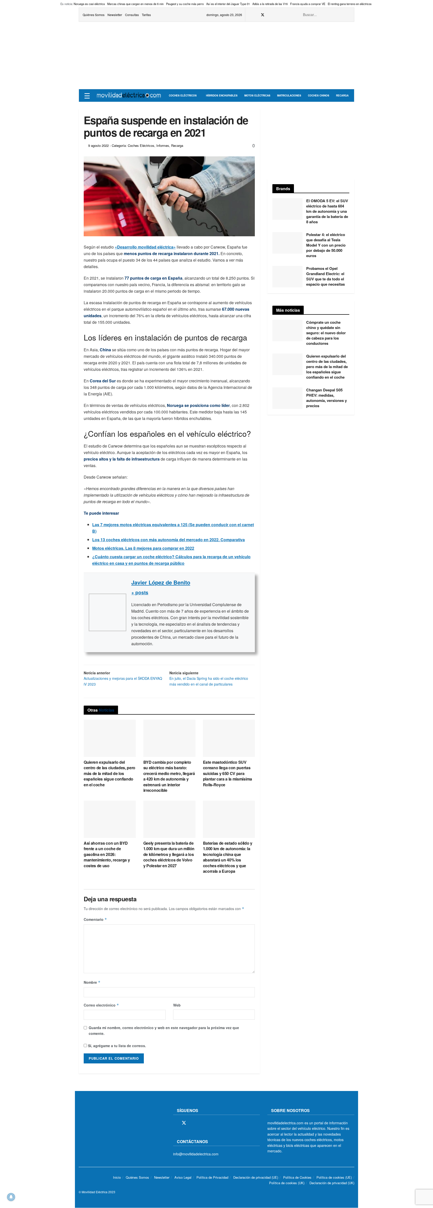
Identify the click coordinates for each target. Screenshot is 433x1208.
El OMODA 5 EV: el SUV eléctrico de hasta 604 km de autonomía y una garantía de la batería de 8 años (327, 211)
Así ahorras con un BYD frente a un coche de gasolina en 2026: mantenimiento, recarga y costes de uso (107, 854)
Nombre (92, 982)
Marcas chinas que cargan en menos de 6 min (135, 4)
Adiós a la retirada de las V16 (270, 4)
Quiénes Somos (93, 15)
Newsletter (114, 15)
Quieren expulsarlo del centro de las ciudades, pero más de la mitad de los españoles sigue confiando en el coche (109, 773)
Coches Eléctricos (183, 95)
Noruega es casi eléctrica (89, 4)
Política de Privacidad (212, 1177)
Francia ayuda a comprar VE (307, 4)
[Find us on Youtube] (281, 15)
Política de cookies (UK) (286, 1183)
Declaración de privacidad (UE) (255, 1177)
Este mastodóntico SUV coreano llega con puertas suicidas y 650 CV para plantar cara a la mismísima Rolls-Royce (227, 773)
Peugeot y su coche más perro (185, 4)
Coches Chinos (318, 95)
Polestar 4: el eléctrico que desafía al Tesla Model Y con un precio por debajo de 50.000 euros (326, 245)
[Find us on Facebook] (256, 15)
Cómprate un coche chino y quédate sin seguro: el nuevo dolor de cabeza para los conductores (326, 332)
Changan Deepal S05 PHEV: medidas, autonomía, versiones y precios (326, 397)
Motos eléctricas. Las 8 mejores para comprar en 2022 (143, 548)
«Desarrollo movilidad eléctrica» (145, 247)
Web (177, 1005)
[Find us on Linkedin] (218, 1123)
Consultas (132, 15)
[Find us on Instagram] (269, 15)
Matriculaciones (289, 95)
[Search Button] (348, 15)
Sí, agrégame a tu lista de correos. (116, 1045)
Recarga (342, 95)
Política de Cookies (297, 1177)
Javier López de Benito (160, 582)
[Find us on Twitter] (262, 15)
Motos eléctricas (257, 95)
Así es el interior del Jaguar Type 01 (228, 4)
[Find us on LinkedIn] (288, 15)
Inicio (117, 1177)
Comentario (95, 919)
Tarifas (146, 15)
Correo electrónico (101, 1005)
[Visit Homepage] (128, 95)
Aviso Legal (182, 1177)
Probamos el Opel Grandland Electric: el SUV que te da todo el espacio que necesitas (325, 276)
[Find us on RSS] (275, 15)
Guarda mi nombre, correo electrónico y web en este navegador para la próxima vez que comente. (164, 1030)
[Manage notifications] (11, 1197)
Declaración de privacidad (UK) (331, 1183)
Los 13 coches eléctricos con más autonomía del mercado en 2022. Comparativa (168, 539)
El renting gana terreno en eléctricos (350, 4)
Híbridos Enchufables (222, 95)
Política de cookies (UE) (334, 1177)
